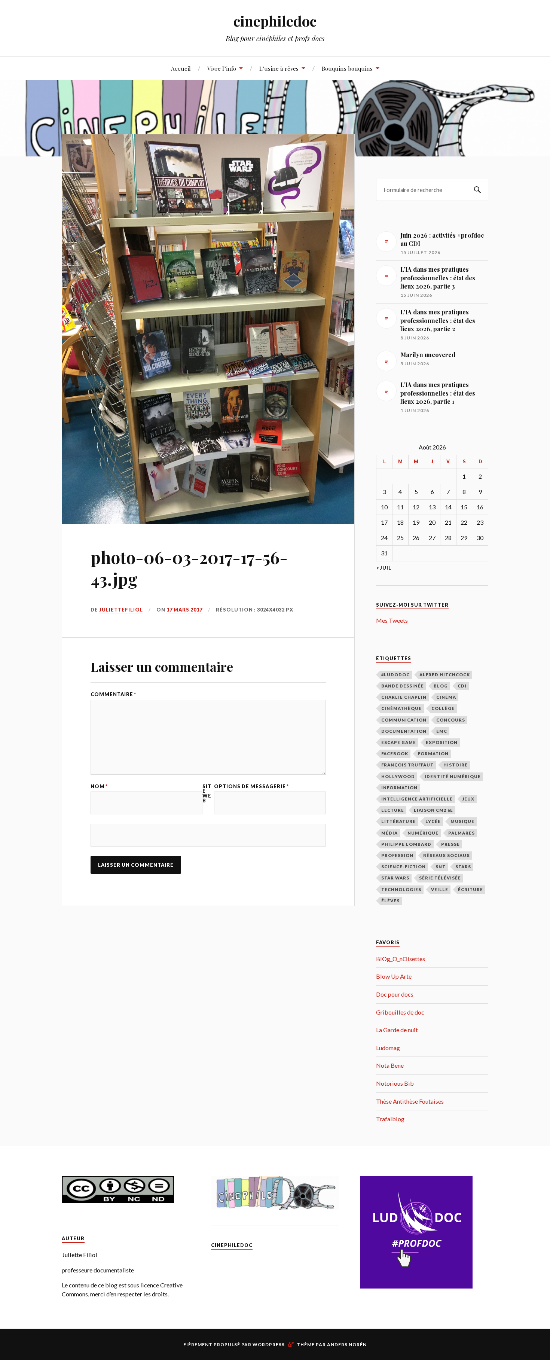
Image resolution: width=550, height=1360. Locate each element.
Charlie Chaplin (404, 697)
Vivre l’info (221, 68)
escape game (398, 742)
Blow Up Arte (394, 976)
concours (450, 719)
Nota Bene (390, 1065)
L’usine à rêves (279, 68)
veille (439, 889)
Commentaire (113, 694)
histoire (455, 764)
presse (450, 844)
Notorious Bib (395, 1083)
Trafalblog (390, 1118)
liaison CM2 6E (433, 810)
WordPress (269, 1344)
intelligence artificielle (417, 798)
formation (433, 753)
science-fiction (403, 866)
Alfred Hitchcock (444, 674)
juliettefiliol (121, 610)
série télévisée (440, 877)
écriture (470, 889)
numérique (423, 832)
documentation (404, 731)
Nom (99, 786)
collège (443, 708)
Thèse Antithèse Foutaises (410, 1101)
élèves (390, 900)
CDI (462, 685)
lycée (433, 821)
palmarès (461, 832)
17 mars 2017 (184, 610)
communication (404, 719)
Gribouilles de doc (400, 1012)
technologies (401, 889)
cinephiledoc (275, 20)
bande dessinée (402, 685)
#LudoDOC (395, 674)
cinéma (446, 697)
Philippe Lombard (406, 844)
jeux (468, 798)
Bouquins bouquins (347, 68)
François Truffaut (407, 764)
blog (441, 685)
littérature (398, 821)
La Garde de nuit (397, 1029)
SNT (441, 866)
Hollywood (398, 776)
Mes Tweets (392, 620)
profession (397, 855)
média (389, 832)
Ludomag (388, 1047)
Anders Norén (347, 1344)
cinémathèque (401, 708)
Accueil (181, 68)
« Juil (383, 568)
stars (463, 866)
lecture (392, 810)
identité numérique (453, 776)
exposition (442, 742)
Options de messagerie (251, 786)
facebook (394, 753)
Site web (206, 793)
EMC (441, 731)
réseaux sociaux (446, 855)
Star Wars (395, 877)
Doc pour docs (394, 994)
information (399, 787)
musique (462, 821)
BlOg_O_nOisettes (400, 958)
